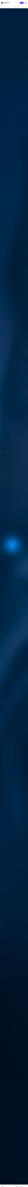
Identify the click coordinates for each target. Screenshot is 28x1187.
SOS (22, 2)
